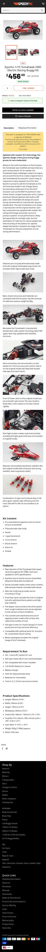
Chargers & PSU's (9, 787)
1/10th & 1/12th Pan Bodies (13, 834)
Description (9, 128)
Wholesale (6, 886)
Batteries (6, 772)
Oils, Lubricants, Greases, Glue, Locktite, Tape (21, 863)
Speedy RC (11, 935)
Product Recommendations (13, 901)
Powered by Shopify (22, 935)
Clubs (4, 909)
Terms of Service (9, 916)
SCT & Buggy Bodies (10, 838)
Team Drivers (7, 913)
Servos (5, 791)
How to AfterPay (9, 905)
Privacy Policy (8, 924)
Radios (5, 795)
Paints (4, 819)
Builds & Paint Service (11, 898)
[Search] (42, 10)
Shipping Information (27, 128)
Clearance (6, 867)
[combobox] (7, 947)
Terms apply (23, 149)
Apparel (5, 859)
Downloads (7, 894)
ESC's (4, 783)
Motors (5, 776)
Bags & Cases (8, 855)
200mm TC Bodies (9, 831)
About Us (6, 883)
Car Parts (6, 848)
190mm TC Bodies (9, 827)
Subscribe (6, 928)
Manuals (5, 890)
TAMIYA (11, 96)
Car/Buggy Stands (9, 823)
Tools (4, 852)
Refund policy (8, 920)
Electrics (5, 768)
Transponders (8, 780)
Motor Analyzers (9, 798)
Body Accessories (9, 812)
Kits (3, 844)
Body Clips (6, 816)
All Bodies (6, 808)
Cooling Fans (7, 802)
